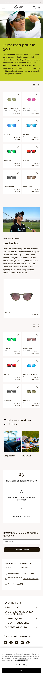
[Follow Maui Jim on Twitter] (16, 644)
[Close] (40, 2)
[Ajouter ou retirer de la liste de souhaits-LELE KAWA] (37, 173)
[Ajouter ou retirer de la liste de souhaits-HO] (37, 94)
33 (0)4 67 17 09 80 (28, 573)
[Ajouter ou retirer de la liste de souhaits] (36, 282)
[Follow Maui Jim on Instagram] (28, 644)
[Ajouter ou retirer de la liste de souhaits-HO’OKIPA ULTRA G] (17, 94)
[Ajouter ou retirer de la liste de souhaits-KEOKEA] (17, 335)
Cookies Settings (21, 665)
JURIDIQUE (13, 619)
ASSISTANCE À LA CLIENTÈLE (19, 613)
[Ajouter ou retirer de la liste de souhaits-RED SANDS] (17, 387)
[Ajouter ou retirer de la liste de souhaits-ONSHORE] (17, 147)
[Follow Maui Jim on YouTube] (22, 644)
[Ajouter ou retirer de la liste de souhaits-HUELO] (17, 361)
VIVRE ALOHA (16, 627)
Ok (21, 670)
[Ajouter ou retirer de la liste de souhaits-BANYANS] (37, 387)
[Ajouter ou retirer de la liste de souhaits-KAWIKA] (37, 120)
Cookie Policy (23, 660)
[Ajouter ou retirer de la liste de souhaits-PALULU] (17, 120)
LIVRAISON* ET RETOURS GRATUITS (21, 481)
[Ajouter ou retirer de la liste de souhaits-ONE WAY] (37, 147)
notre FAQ (19, 584)
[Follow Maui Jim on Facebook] (11, 644)
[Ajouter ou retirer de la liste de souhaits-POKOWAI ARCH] (17, 173)
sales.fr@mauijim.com (30, 579)
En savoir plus (32, 2)
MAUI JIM (12, 607)
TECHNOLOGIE (17, 623)
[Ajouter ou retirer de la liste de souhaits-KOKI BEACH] (37, 335)
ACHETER (13, 603)
